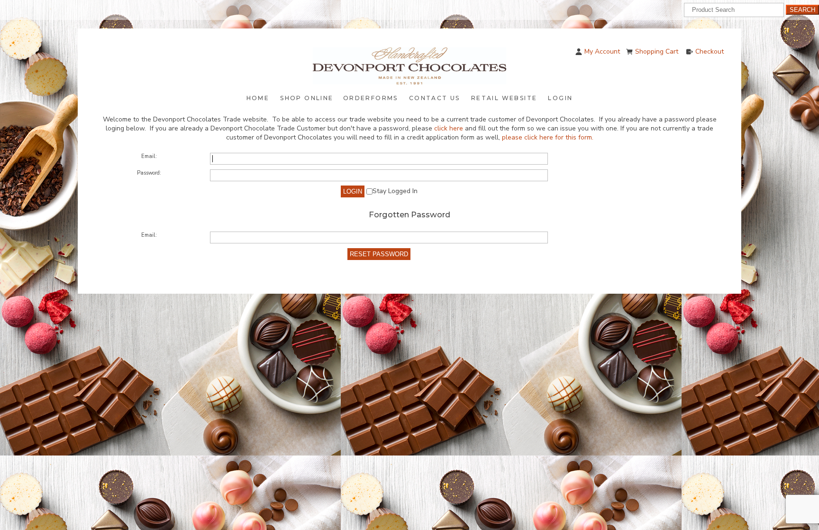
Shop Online (306, 98)
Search (802, 9)
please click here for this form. (547, 137)
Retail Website (504, 98)
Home (258, 98)
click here (448, 128)
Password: (149, 173)
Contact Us (434, 98)
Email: (149, 156)
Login (560, 98)
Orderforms (370, 98)
